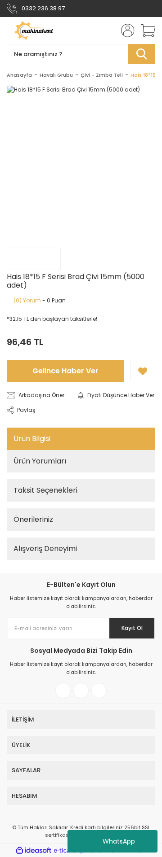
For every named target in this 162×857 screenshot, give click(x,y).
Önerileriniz (33, 519)
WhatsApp (119, 841)
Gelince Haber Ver (65, 371)
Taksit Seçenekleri (45, 490)
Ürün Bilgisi (32, 438)
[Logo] (42, 30)
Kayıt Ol (132, 628)
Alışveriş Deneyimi (45, 548)
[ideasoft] (34, 850)
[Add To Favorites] (142, 371)
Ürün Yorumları (40, 461)
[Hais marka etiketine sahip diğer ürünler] (34, 259)
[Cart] (145, 30)
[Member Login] (125, 30)
